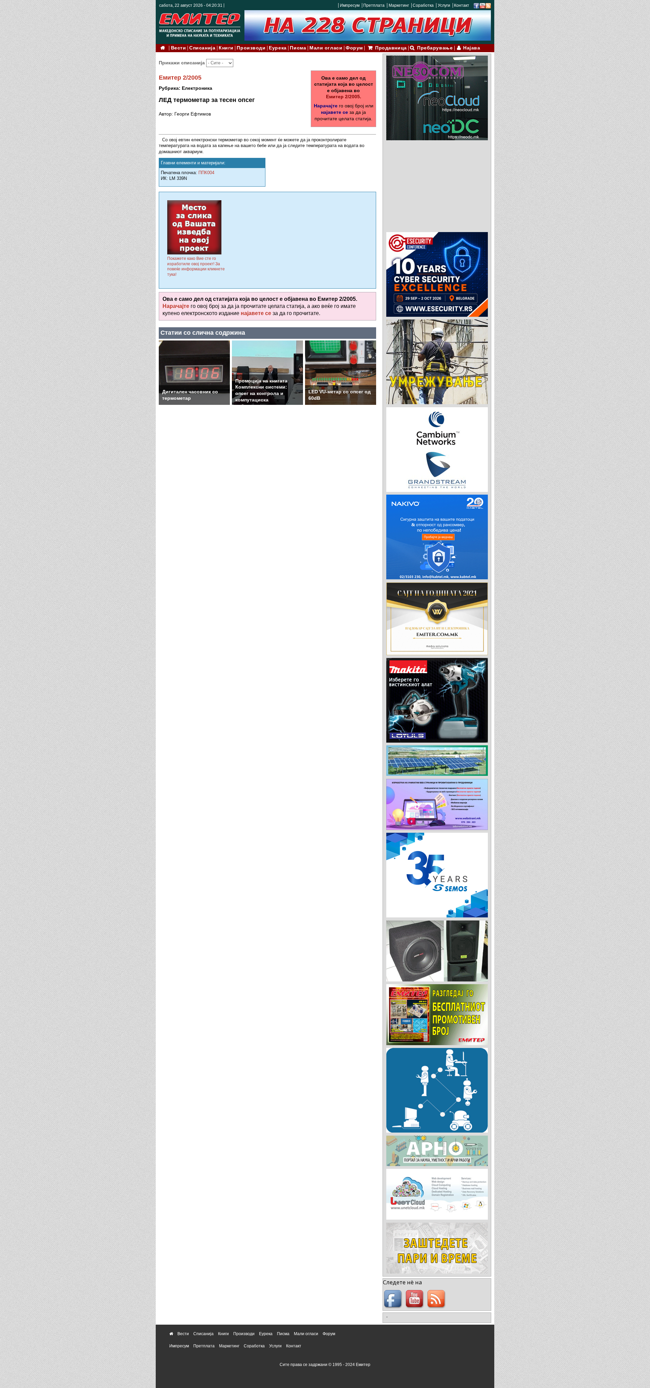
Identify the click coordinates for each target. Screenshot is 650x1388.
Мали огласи (325, 48)
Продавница (391, 48)
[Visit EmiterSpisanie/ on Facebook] (476, 5)
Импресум (350, 5)
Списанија (202, 48)
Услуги (444, 5)
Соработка (423, 5)
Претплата (374, 5)
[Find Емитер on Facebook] (394, 1299)
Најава (471, 48)
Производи (251, 48)
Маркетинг (399, 5)
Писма (298, 48)
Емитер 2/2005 (180, 77)
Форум (354, 48)
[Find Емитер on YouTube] (415, 1299)
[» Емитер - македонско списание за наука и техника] (199, 23)
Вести (178, 48)
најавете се (334, 112)
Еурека (277, 48)
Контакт (461, 5)
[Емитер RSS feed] (437, 1299)
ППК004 (206, 172)
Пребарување (435, 48)
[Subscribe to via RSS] (488, 5)
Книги (226, 48)
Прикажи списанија (182, 62)
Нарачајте (326, 105)
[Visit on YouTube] (482, 5)
